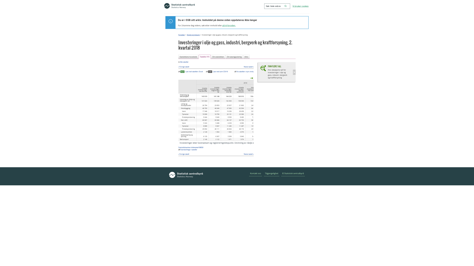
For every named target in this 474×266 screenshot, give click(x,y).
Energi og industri (193, 35)
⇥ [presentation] (251, 78)
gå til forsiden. (229, 25)
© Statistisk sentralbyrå (293, 173)
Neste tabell (248, 67)
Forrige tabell (184, 67)
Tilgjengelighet (271, 173)
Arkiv (246, 57)
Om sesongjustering (234, 57)
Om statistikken (218, 57)
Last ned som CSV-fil (220, 71)
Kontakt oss (255, 173)
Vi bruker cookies (301, 6)
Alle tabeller (184, 62)
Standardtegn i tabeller (188, 150)
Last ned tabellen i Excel (194, 71)
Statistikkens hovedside (188, 57)
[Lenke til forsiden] (179, 6)
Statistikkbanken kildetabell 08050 (190, 147)
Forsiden (181, 35)
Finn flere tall (274, 66)
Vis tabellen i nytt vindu (245, 71)
